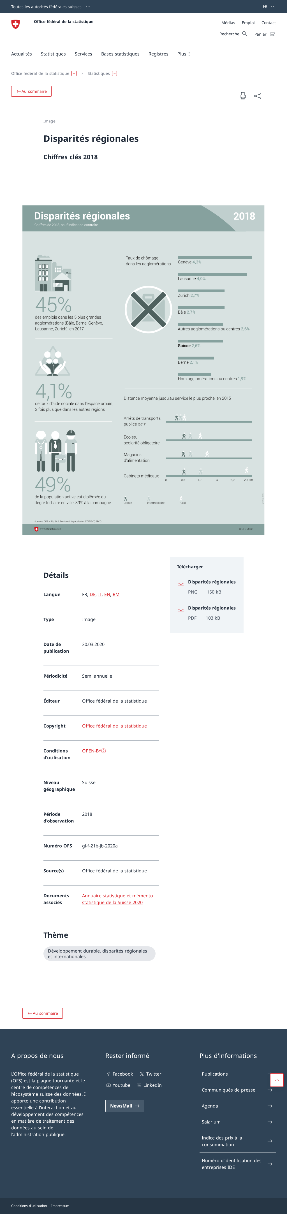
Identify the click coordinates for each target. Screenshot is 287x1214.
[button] (21, 54)
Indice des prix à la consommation (222, 1141)
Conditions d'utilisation (29, 1205)
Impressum (60, 1205)
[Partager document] (257, 95)
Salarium (211, 1122)
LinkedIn (152, 1085)
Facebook (123, 1074)
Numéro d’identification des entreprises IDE (231, 1163)
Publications (215, 1074)
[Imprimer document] (242, 95)
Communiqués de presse (228, 1090)
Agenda (210, 1106)
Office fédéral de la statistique (63, 21)
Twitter (153, 1074)
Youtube (121, 1085)
